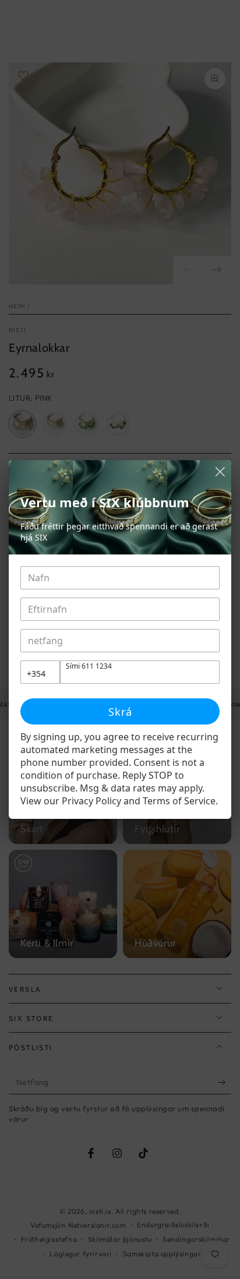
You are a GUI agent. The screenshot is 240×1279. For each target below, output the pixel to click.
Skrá (120, 712)
